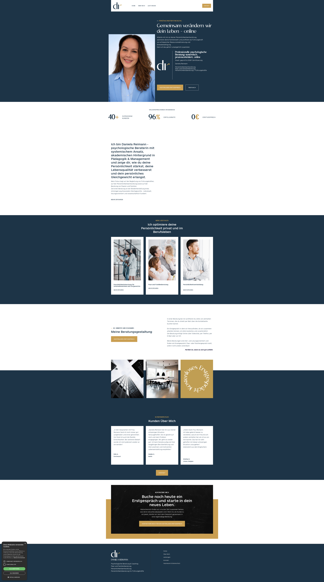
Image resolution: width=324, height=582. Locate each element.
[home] (117, 5)
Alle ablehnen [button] (14, 573)
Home (133, 5)
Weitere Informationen (19, 557)
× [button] (25, 543)
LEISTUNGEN (152, 5)
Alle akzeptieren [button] (14, 568)
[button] (14, 577)
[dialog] (14, 561)
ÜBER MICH (141, 5)
